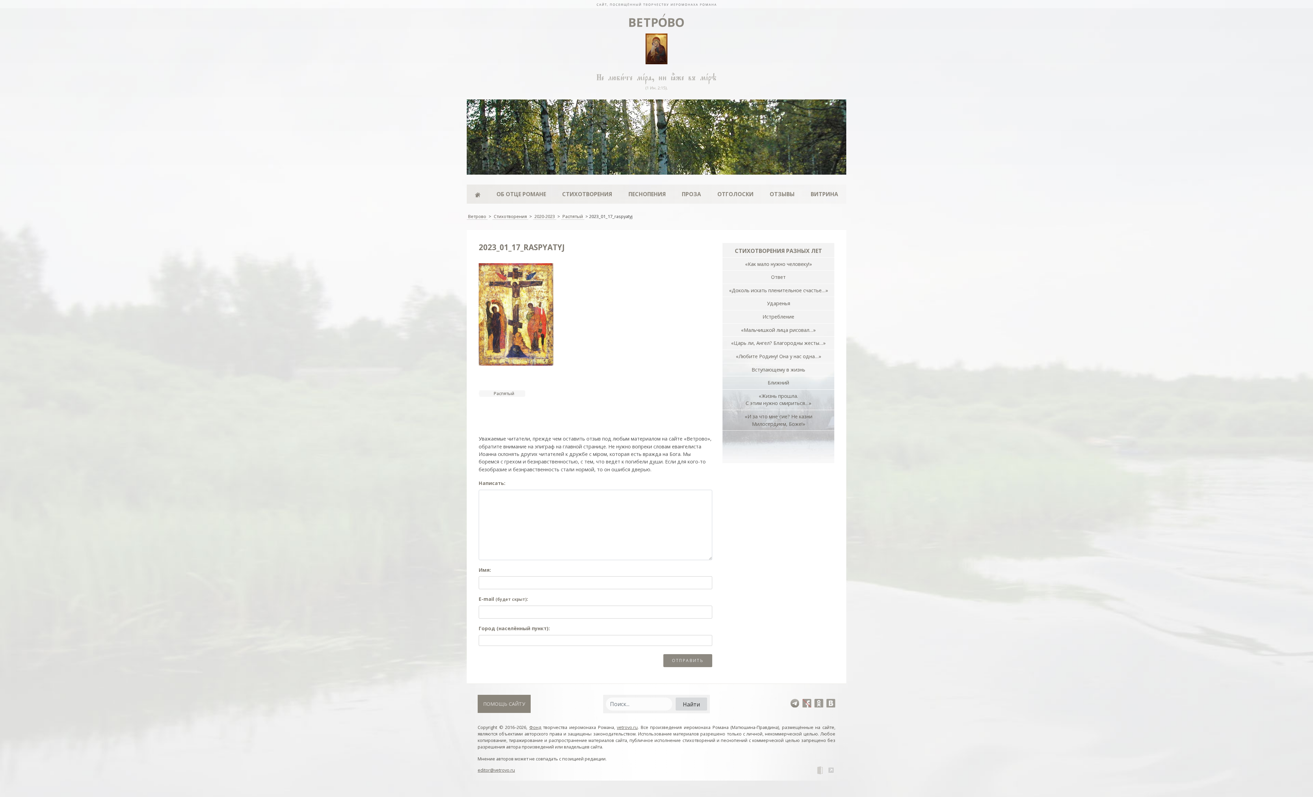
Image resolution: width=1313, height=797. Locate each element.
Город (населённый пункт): (514, 628)
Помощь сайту (504, 704)
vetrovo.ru (627, 727)
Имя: (485, 570)
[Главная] (477, 194)
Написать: (492, 483)
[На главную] (656, 4)
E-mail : (503, 599)
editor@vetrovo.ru (496, 770)
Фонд (535, 727)
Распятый (504, 393)
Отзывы (782, 194)
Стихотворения (587, 194)
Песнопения (647, 194)
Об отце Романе (521, 194)
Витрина (824, 194)
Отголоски (735, 194)
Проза (691, 194)
